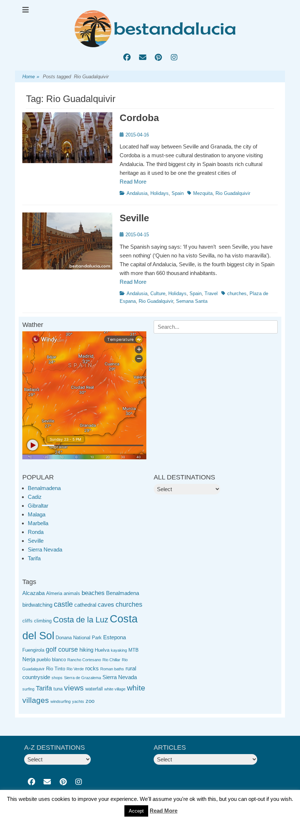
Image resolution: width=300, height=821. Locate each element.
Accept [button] (136, 811)
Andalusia (137, 193)
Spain (178, 193)
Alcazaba (33, 593)
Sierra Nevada (45, 549)
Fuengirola (33, 650)
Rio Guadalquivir (232, 193)
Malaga (36, 514)
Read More (133, 181)
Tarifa (34, 558)
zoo (90, 701)
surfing (28, 689)
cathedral (85, 605)
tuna (58, 689)
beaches (93, 593)
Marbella (38, 523)
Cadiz (35, 497)
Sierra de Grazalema (82, 677)
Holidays (159, 193)
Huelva (102, 650)
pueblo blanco (51, 659)
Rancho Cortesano (84, 660)
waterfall (94, 689)
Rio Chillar (111, 660)
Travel (211, 293)
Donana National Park (79, 637)
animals (72, 593)
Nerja (28, 659)
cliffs (27, 621)
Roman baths (112, 669)
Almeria (54, 593)
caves (106, 604)
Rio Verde (75, 669)
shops (57, 677)
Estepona (114, 637)
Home (30, 76)
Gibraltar (38, 505)
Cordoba (139, 117)
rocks (92, 668)
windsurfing (60, 701)
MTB (133, 650)
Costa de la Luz (80, 619)
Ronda (36, 532)
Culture (157, 293)
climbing (43, 621)
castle (63, 604)
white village (114, 689)
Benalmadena (44, 488)
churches (237, 293)
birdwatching (37, 605)
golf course (62, 649)
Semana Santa (191, 301)
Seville (134, 217)
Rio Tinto (55, 668)
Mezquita (203, 193)
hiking (86, 650)
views (74, 687)
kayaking (119, 650)
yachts (78, 701)
